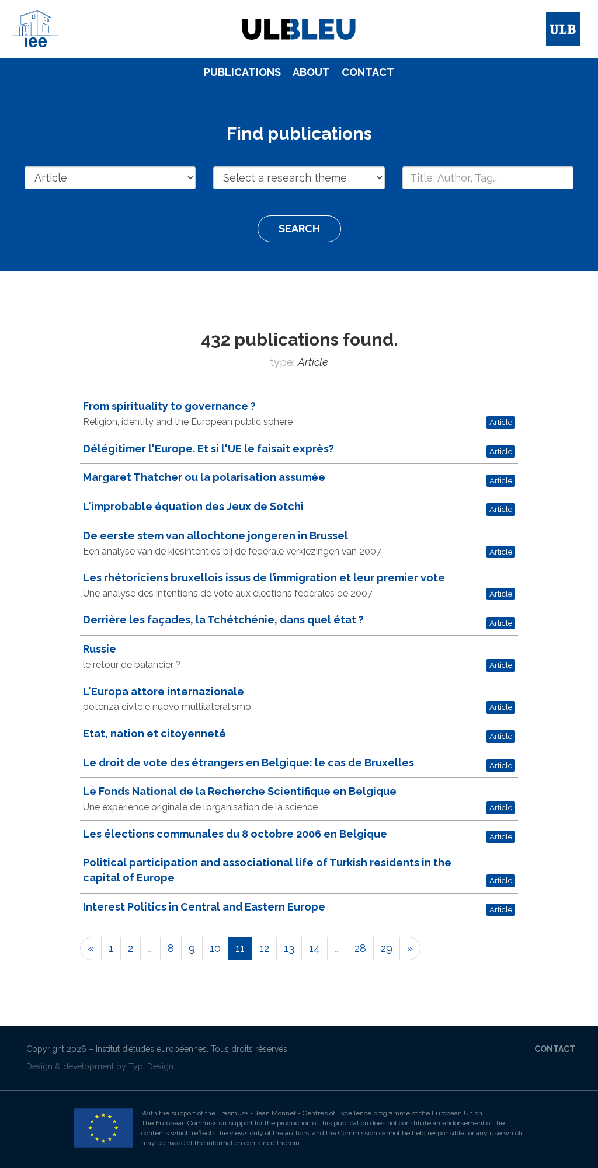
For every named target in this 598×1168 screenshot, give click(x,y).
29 (386, 948)
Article (500, 422)
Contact (368, 72)
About (311, 72)
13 (289, 948)
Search (299, 228)
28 (360, 948)
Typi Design (150, 1066)
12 (264, 948)
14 (314, 948)
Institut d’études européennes (151, 1049)
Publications (242, 72)
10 (215, 948)
